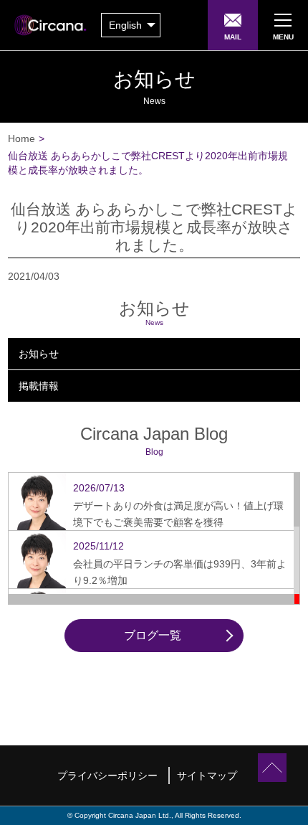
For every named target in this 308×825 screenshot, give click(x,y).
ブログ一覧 (152, 635)
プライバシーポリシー (107, 775)
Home (21, 138)
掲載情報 (39, 386)
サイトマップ (207, 775)
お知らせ (39, 353)
